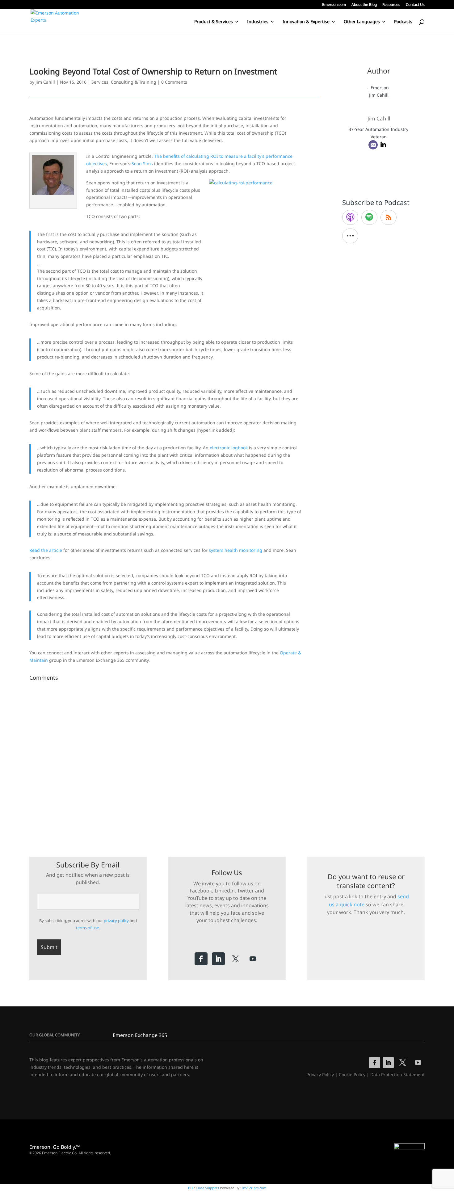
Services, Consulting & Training (123, 82)
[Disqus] (174, 760)
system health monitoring (235, 550)
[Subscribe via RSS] (388, 217)
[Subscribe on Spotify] (369, 217)
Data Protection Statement (397, 1074)
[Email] (373, 144)
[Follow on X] (235, 958)
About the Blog (364, 5)
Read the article (45, 550)
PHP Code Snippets (203, 1188)
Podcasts (403, 21)
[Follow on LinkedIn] (218, 958)
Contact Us (415, 5)
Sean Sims (142, 163)
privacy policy (116, 920)
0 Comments (174, 82)
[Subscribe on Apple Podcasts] (350, 217)
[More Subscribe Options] (350, 236)
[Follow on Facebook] (201, 958)
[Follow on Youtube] (252, 958)
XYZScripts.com (254, 1188)
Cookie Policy (352, 1074)
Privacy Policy (320, 1074)
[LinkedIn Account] (383, 144)
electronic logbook (229, 448)
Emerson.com (334, 5)
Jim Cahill (45, 82)
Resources (391, 5)
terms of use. (88, 927)
